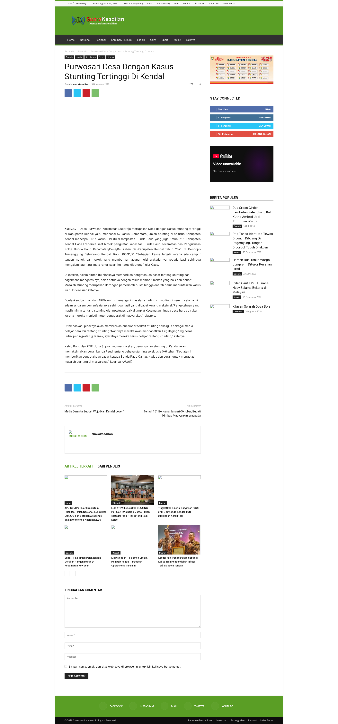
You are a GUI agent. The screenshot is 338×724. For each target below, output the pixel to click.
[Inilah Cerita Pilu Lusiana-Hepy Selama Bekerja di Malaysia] (220, 291)
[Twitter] (266, 3)
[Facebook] (252, 3)
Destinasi (238, 311)
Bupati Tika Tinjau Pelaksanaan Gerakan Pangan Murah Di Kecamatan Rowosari (83, 561)
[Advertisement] (132, 216)
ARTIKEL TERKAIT (79, 466)
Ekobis (141, 40)
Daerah (82, 51)
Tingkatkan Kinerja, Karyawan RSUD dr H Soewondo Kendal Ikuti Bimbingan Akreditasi (179, 512)
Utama (111, 57)
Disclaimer (199, 3)
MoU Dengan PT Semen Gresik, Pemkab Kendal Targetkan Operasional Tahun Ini (129, 561)
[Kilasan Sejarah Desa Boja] (220, 314)
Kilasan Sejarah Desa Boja (251, 306)
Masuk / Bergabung (133, 3)
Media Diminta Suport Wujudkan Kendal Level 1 (95, 411)
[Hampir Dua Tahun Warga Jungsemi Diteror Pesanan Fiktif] (220, 267)
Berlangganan (262, 133)
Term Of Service (182, 3)
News (101, 57)
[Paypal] (109, 442)
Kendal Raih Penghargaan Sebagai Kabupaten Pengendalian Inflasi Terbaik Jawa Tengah (178, 561)
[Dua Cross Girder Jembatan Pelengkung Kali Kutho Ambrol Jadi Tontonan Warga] (220, 215)
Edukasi (116, 503)
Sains (153, 40)
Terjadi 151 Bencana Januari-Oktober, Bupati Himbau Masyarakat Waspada (172, 413)
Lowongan (221, 720)
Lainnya (190, 40)
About (150, 3)
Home (71, 40)
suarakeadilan (80, 84)
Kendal (79, 57)
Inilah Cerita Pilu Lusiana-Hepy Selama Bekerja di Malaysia (251, 287)
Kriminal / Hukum (121, 40)
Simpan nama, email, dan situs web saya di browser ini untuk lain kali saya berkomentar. (125, 666)
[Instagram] (256, 3)
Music (177, 40)
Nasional (85, 40)
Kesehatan (91, 57)
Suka (268, 109)
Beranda (69, 51)
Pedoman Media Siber (200, 720)
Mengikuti (265, 117)
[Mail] (261, 3)
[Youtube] (271, 3)
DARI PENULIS (108, 466)
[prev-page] (67, 573)
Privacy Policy (163, 3)
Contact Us (213, 3)
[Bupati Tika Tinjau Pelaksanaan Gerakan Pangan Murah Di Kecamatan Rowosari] (86, 540)
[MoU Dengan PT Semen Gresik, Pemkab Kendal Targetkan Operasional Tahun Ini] (132, 540)
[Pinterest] (86, 93)
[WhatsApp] (95, 93)
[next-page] (73, 573)
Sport (165, 40)
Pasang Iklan (238, 720)
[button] (247, 3)
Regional (101, 40)
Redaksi (252, 720)
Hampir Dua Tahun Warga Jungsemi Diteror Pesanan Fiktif (252, 264)
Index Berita (228, 3)
